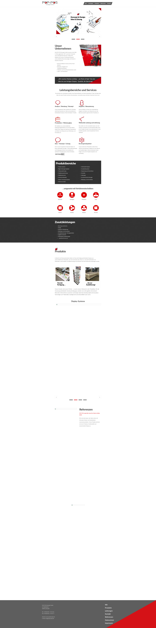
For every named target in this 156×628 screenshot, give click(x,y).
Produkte (97, 3)
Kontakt (109, 3)
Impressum (109, 623)
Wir (86, 3)
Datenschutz (109, 620)
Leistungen (90, 3)
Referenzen (103, 3)
